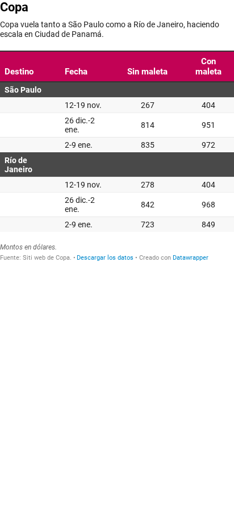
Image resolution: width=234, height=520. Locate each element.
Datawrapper (190, 257)
